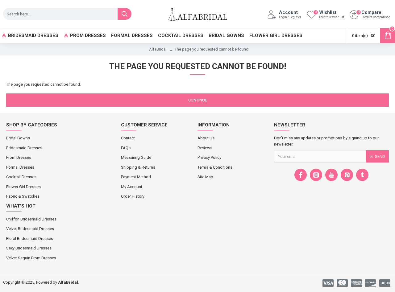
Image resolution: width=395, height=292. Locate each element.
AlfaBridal (158, 49)
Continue (197, 100)
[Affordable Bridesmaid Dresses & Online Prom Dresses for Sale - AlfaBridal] (197, 14)
